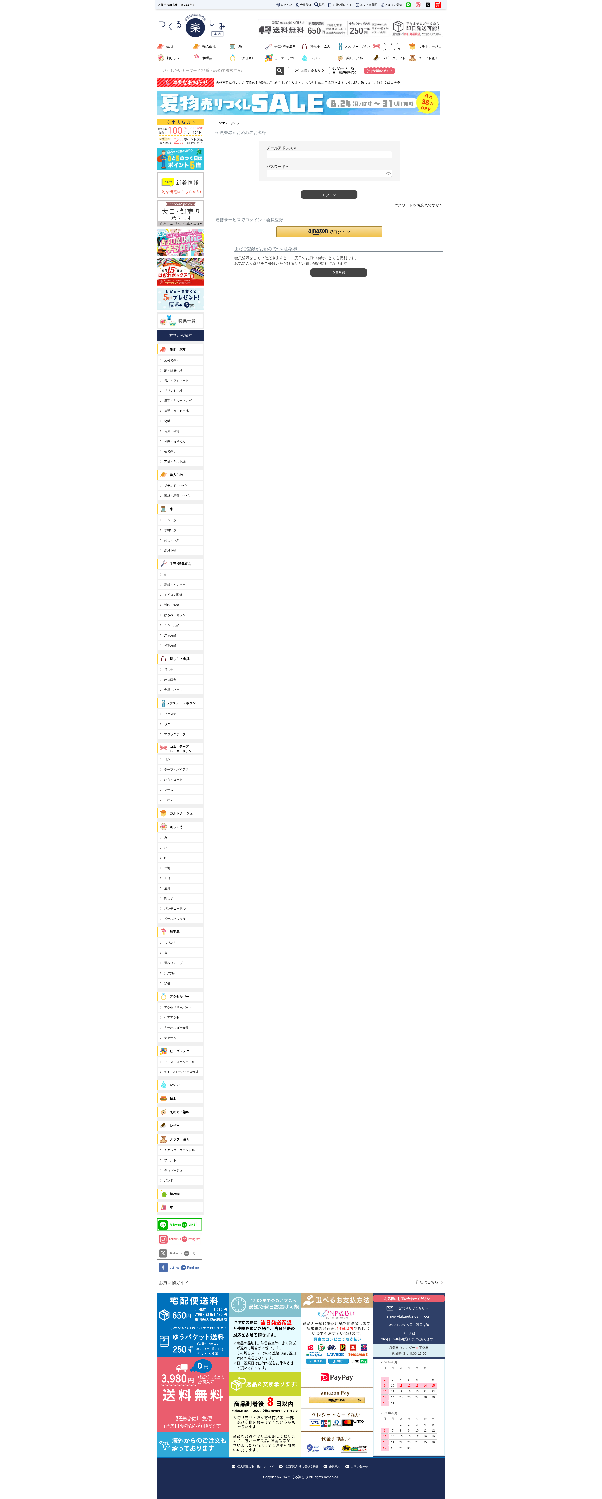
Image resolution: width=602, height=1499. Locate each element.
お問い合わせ (359, 1466)
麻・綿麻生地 (173, 370)
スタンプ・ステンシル (179, 1150)
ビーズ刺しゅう (175, 918)
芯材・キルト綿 (175, 461)
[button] (329, 231)
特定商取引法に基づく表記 (301, 1466)
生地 (169, 46)
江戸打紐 (170, 973)
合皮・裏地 (171, 431)
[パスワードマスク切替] (388, 173)
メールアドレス (282, 148)
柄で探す (170, 451)
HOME (221, 123)
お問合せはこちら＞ (413, 1308)
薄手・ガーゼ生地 (176, 411)
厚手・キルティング (178, 401)
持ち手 (168, 669)
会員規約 (334, 1466)
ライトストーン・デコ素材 (181, 1071)
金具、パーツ (173, 690)
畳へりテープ (173, 963)
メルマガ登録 (393, 4)
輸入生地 (209, 46)
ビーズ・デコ (284, 58)
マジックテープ (175, 734)
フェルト (170, 1160)
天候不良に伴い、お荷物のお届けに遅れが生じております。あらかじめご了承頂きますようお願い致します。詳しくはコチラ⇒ (310, 82)
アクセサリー (248, 58)
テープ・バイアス (176, 769)
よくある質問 (368, 4)
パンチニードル (175, 908)
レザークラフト (393, 58)
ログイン (286, 4)
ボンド (168, 1180)
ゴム (167, 759)
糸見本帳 (170, 550)
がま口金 (170, 679)
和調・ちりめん (175, 441)
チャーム (170, 1038)
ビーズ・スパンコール (179, 1062)
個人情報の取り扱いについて (255, 1466)
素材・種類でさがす (178, 496)
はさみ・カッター (176, 615)
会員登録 (305, 4)
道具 (167, 888)
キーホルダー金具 (176, 1027)
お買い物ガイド (342, 4)
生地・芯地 (178, 349)
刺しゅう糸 (171, 540)
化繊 (167, 421)
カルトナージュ (429, 46)
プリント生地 (173, 390)
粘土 (173, 1098)
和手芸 (207, 58)
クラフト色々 (428, 58)
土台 (167, 878)
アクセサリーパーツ (178, 1007)
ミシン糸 (170, 520)
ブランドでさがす (176, 485)
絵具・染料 (354, 58)
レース (168, 789)
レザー (175, 1125)
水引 (167, 983)
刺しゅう (173, 58)
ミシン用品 (171, 625)
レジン (315, 58)
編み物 (175, 1194)
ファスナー (171, 714)
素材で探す (171, 360)
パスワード (278, 167)
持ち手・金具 (320, 46)
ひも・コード (173, 779)
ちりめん (170, 943)
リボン (168, 800)
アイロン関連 (173, 595)
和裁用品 (170, 645)
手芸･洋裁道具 (285, 46)
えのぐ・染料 (180, 1112)
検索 (322, 4)
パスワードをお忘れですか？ (418, 205)
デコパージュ (173, 1170)
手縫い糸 (170, 530)
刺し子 (168, 898)
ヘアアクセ (171, 1017)
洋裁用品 (170, 635)
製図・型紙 (171, 605)
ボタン (168, 724)
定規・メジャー (175, 584)
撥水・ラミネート (176, 380)
